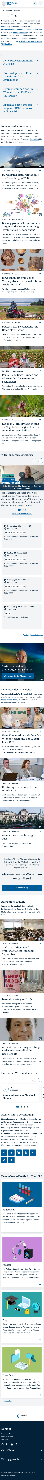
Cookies (13, 1476)
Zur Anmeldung (22, 888)
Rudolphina (34, 139)
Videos (20, 30)
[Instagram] (2, 1444)
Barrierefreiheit (30, 1472)
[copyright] (40, 166)
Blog (27, 912)
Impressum (5, 1476)
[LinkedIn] (7, 1444)
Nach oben (8, 1401)
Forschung (5, 27)
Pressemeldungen (20, 32)
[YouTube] (12, 1444)
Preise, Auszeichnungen (10, 700)
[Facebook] (16, 1444)
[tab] (19, 510)
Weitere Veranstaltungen (33, 635)
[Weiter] (40, 460)
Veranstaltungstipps (35, 30)
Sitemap (4, 1472)
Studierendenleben (8, 30)
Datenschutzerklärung (15, 1472)
